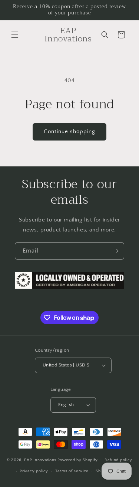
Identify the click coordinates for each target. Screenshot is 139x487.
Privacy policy (34, 471)
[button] (15, 35)
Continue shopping (69, 131)
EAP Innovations (40, 459)
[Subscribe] (115, 251)
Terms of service (72, 471)
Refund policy (118, 460)
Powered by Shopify (77, 459)
